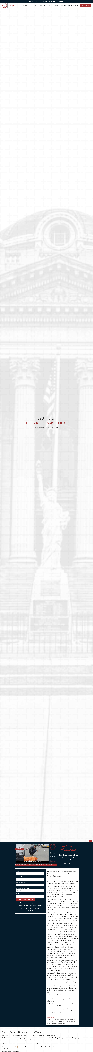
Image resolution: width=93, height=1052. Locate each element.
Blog (65, 5)
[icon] (90, 841)
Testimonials (55, 5)
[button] (25, 5)
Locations (42, 5)
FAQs (50, 5)
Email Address (20, 877)
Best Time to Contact (22, 888)
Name (18, 871)
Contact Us (75, 5)
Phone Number (20, 882)
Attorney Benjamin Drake (17, 1047)
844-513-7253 (85, 5)
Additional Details (21, 894)
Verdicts (70, 5)
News (61, 5)
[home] (9, 5)
